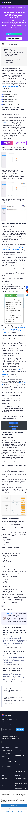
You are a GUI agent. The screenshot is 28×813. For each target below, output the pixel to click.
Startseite (3, 7)
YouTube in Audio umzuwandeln (10, 86)
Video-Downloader (6, 750)
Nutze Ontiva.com (8, 101)
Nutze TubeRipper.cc (9, 96)
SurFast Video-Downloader (11, 94)
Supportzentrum (6, 785)
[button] (26, 792)
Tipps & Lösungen (20, 764)
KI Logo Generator (6, 766)
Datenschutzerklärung (17, 811)
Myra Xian (7, 44)
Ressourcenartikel (20, 771)
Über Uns (4, 778)
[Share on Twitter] (27, 290)
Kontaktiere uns (5, 782)
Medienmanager (5, 753)
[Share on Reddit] (27, 292)
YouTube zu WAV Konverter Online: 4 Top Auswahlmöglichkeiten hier (12, 691)
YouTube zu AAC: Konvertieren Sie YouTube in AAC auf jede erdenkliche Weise (14, 632)
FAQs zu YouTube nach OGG (11, 104)
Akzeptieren (14, 805)
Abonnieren (20, 729)
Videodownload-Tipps (12, 7)
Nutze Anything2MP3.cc (10, 99)
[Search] (19, 742)
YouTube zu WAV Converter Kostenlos (12, 703)
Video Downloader (6, 122)
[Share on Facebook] (27, 287)
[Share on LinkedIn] (27, 295)
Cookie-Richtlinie (9, 811)
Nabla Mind (7, 2)
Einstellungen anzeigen (14, 808)
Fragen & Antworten (20, 768)
